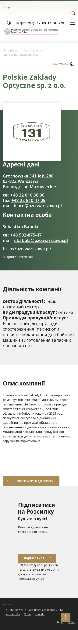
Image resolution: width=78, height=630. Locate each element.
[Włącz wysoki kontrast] (9, 23)
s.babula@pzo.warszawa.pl (41, 240)
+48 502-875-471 (27, 235)
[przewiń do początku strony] (65, 617)
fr (49, 22)
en (44, 22)
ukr (61, 22)
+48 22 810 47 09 (28, 200)
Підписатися (34, 558)
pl (38, 22)
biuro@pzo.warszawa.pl (38, 206)
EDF (61, 610)
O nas (27, 614)
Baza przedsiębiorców (41, 610)
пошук (6, 7)
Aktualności (13, 614)
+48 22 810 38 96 (27, 195)
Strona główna (14, 610)
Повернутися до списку (35, 481)
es (54, 22)
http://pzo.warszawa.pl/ (27, 249)
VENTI (71, 622)
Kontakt (39, 614)
